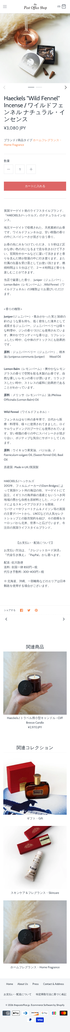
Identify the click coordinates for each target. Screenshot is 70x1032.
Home (9, 983)
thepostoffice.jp (22, 1005)
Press (35, 983)
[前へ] (6, 618)
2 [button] (39, 87)
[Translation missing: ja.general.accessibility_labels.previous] (4, 87)
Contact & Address (53, 983)
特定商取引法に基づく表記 (51, 994)
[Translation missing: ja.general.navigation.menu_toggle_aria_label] (5, 6)
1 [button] (31, 87)
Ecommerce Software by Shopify (47, 1005)
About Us (23, 983)
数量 (7, 161)
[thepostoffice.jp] (35, 6)
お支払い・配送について (18, 994)
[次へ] (65, 87)
